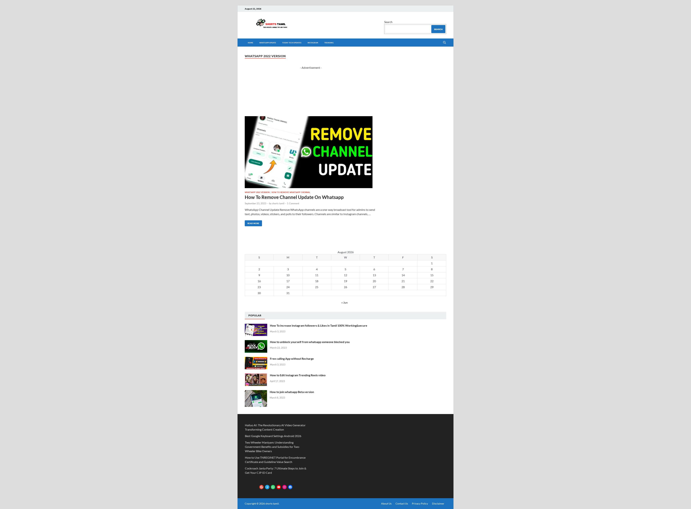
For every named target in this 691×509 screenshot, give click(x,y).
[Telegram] (267, 487)
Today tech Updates (291, 42)
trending (329, 42)
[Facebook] (290, 487)
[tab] (255, 315)
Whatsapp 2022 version (257, 192)
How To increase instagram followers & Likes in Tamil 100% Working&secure (318, 325)
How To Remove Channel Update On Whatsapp (294, 197)
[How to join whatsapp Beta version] (256, 392)
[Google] (261, 487)
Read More (252, 222)
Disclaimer (438, 503)
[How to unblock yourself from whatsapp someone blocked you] (256, 342)
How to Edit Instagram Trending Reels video (298, 375)
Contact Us (402, 503)
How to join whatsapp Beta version (292, 392)
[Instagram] (284, 487)
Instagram (313, 42)
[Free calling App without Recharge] (256, 359)
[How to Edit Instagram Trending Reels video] (256, 375)
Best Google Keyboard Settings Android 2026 (273, 436)
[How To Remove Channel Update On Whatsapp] (311, 152)
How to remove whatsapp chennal (291, 192)
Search (388, 22)
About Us (386, 503)
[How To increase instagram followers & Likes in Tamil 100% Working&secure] (256, 326)
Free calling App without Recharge (292, 358)
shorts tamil (278, 203)
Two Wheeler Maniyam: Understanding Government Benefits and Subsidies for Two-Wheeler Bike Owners (272, 447)
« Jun (344, 302)
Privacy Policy (420, 503)
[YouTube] (279, 487)
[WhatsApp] (273, 487)
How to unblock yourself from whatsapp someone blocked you (310, 342)
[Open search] (444, 42)
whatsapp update (267, 42)
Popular (254, 315)
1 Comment (293, 203)
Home (250, 42)
